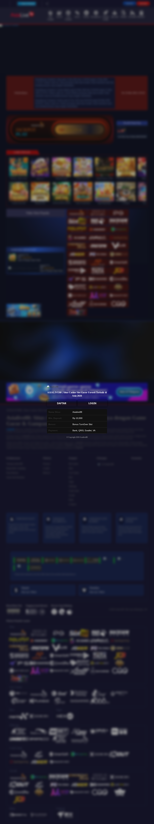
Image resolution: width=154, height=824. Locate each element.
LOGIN (92, 403)
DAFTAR (61, 403)
